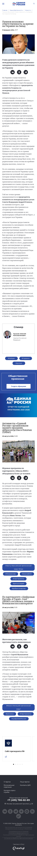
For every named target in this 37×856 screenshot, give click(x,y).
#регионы (10, 714)
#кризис (19, 363)
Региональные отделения (9, 786)
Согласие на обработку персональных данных (18, 838)
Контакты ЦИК (25, 785)
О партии (7, 782)
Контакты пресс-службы (10, 791)
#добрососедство (19, 588)
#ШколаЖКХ (27, 574)
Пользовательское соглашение (18, 831)
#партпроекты (18, 579)
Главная (4, 10)
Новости (28, 10)
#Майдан (11, 358)
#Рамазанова (10, 574)
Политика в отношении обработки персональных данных (18, 835)
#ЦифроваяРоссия (19, 719)
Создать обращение (18, 386)
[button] (13, 764)
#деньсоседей (18, 583)
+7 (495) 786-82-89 (18, 800)
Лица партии (25, 782)
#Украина (25, 358)
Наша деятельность (16, 10)
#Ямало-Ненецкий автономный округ (18, 707)
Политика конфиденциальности (18, 833)
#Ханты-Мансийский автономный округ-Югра (18, 567)
